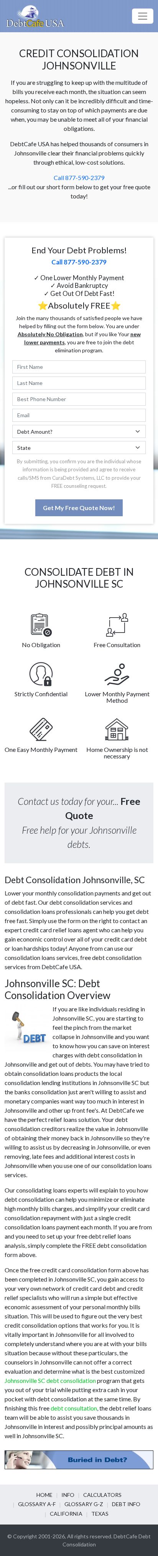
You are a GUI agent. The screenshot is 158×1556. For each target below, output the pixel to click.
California (66, 1513)
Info (67, 1495)
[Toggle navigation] (142, 16)
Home (44, 1495)
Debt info (126, 1504)
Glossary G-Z (83, 1504)
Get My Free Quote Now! (79, 507)
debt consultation (74, 1408)
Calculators (102, 1495)
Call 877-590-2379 (79, 177)
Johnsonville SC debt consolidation (50, 1380)
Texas (100, 1513)
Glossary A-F (37, 1504)
